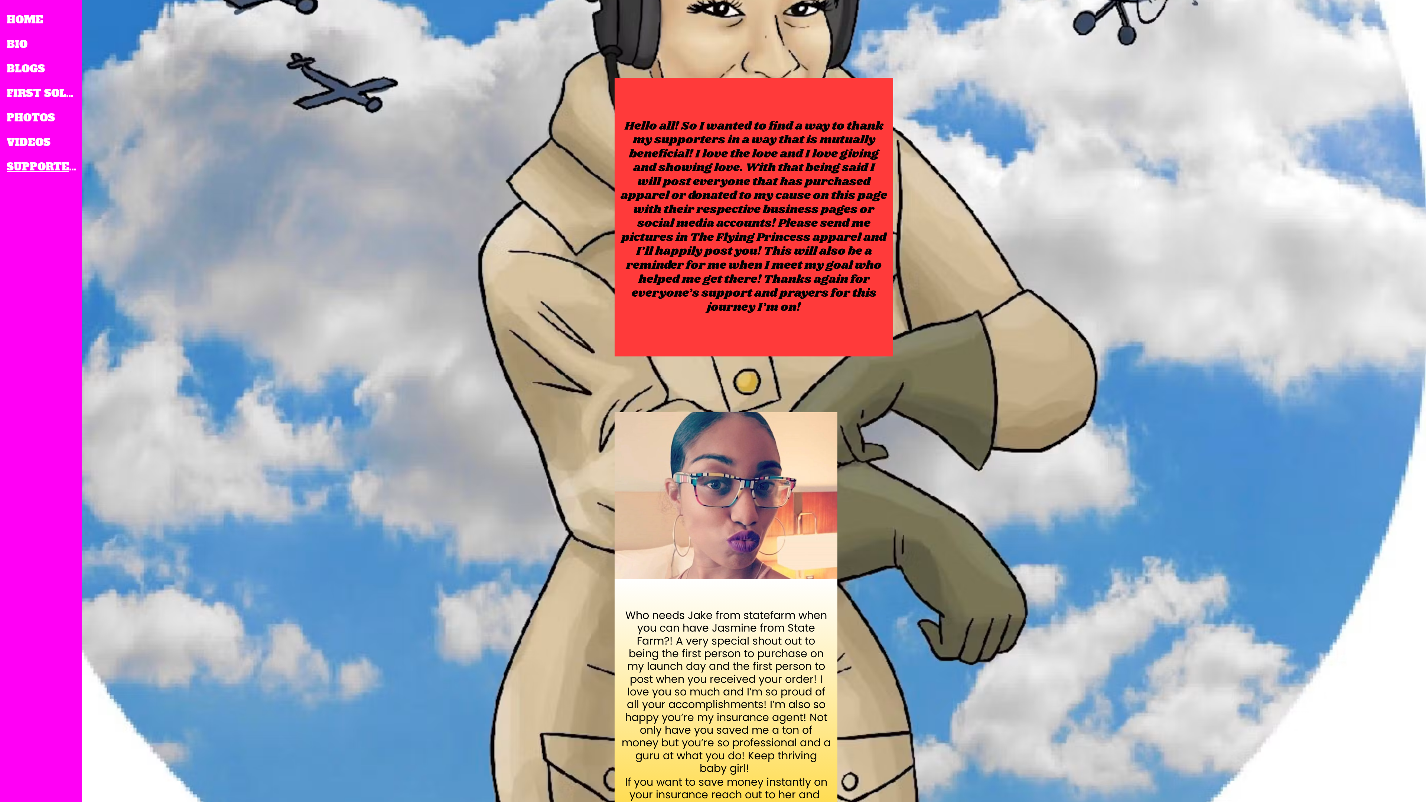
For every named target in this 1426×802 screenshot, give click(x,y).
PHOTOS (31, 118)
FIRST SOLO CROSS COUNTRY (41, 93)
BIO (17, 44)
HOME (25, 20)
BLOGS (26, 69)
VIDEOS (29, 142)
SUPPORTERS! (41, 167)
